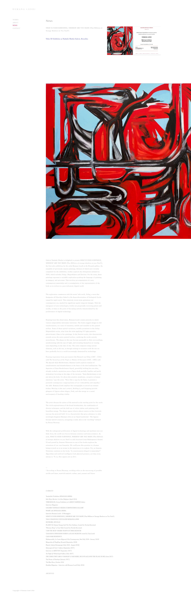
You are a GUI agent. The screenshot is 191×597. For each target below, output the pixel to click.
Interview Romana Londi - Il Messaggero (58, 513)
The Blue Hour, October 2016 (55, 562)
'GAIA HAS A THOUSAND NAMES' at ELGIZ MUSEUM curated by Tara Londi (70, 533)
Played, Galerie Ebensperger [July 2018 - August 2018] (62, 545)
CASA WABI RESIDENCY (54, 536)
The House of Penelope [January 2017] (58, 559)
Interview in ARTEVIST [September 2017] (59, 551)
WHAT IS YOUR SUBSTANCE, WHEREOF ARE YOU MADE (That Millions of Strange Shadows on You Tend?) (80, 516)
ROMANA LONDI (24, 9)
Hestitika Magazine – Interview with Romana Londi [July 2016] (65, 565)
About (15, 22)
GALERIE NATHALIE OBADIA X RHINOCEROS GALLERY (65, 508)
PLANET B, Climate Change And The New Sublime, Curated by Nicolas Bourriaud (71, 525)
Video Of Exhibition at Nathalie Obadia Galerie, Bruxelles (67, 39)
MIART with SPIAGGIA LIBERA (56, 510)
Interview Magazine (52, 505)
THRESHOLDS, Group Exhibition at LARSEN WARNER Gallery (65, 502)
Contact (16, 28)
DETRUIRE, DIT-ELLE (53, 522)
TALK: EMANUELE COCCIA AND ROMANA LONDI (62, 519)
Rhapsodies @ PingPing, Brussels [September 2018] (61, 542)
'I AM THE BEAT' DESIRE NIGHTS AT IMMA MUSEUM (63, 530)
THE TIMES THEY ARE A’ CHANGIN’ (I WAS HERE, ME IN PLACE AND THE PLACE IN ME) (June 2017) (79, 556)
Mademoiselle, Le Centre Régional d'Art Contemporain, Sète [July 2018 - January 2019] (72, 539)
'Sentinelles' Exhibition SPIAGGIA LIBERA (59, 496)
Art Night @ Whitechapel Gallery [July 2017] (59, 553)
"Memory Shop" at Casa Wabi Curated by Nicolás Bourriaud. (64, 528)
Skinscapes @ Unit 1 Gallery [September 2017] (60, 548)
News (15, 25)
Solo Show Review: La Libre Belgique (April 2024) (61, 499)
